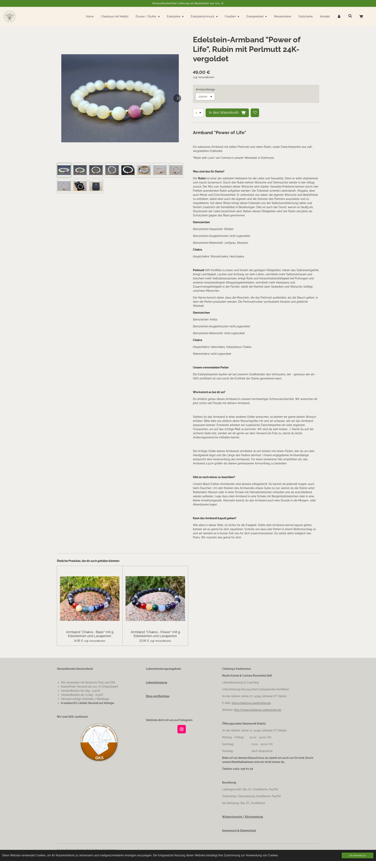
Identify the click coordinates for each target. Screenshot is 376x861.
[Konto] (339, 16)
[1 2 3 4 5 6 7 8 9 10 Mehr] (198, 112)
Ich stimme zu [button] (357, 855)
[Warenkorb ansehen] (361, 16)
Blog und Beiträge (157, 696)
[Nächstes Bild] (177, 98)
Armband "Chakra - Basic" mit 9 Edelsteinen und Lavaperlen (89, 634)
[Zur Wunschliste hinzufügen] (255, 112)
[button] (64, 170)
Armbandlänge (205, 89)
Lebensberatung (156, 682)
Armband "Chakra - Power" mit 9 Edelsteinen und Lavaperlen (155, 634)
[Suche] (350, 16)
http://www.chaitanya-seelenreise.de (257, 709)
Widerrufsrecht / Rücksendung (242, 816)
